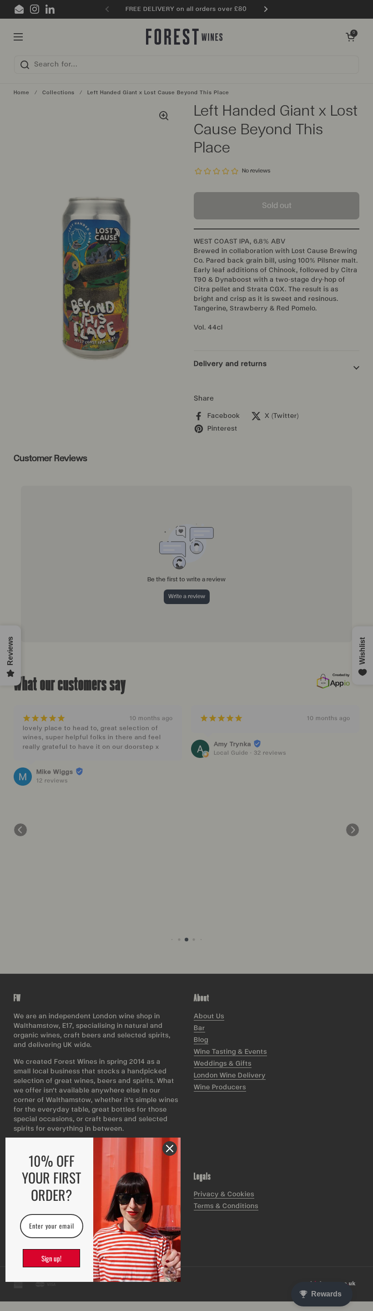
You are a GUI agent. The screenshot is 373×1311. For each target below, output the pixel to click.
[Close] (170, 1148)
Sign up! (51, 1258)
